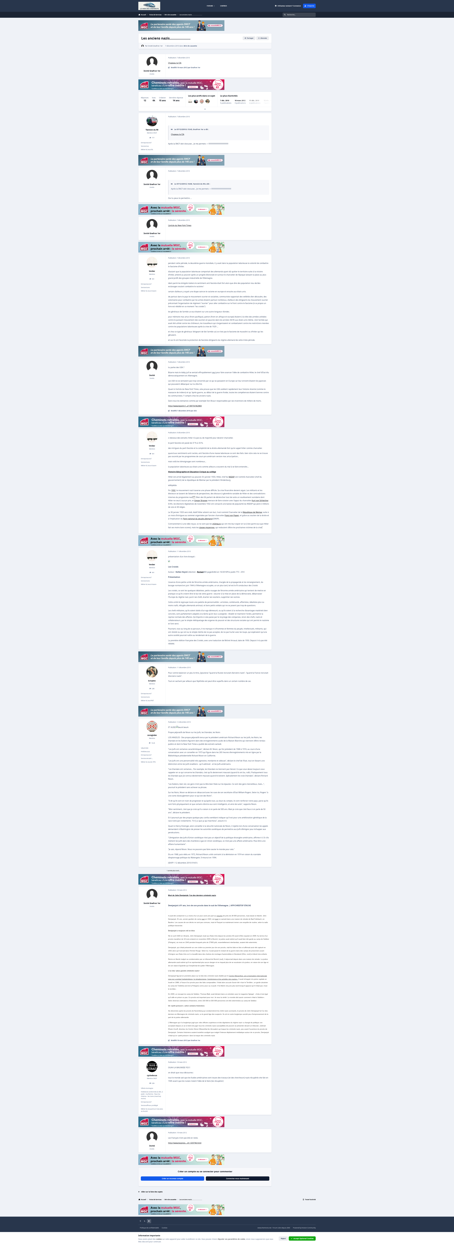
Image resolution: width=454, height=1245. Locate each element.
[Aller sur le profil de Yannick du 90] (196, 101)
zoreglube (152, 735)
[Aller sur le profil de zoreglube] (202, 101)
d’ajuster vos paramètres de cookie (231, 1239)
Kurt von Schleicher (260, 500)
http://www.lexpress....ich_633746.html (184, 1143)
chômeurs (216, 524)
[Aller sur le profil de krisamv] (207, 101)
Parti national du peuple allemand (197, 519)
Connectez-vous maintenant (237, 1178)
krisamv (152, 681)
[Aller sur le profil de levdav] (190, 101)
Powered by (304, 1228)
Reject (283, 1238)
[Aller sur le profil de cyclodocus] (152, 1066)
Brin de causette (190, 46)
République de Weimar (252, 512)
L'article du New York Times (179, 225)
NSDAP (231, 477)
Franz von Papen (232, 515)
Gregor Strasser (200, 500)
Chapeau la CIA (174, 63)
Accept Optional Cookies (303, 1238)
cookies (159, 1239)
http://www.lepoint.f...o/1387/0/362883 (185, 406)
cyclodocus (152, 1075)
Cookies (164, 1228)
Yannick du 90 (152, 130)
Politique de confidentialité (149, 1228)
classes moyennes (206, 527)
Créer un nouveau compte (172, 1178)
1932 (173, 490)
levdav (152, 271)
